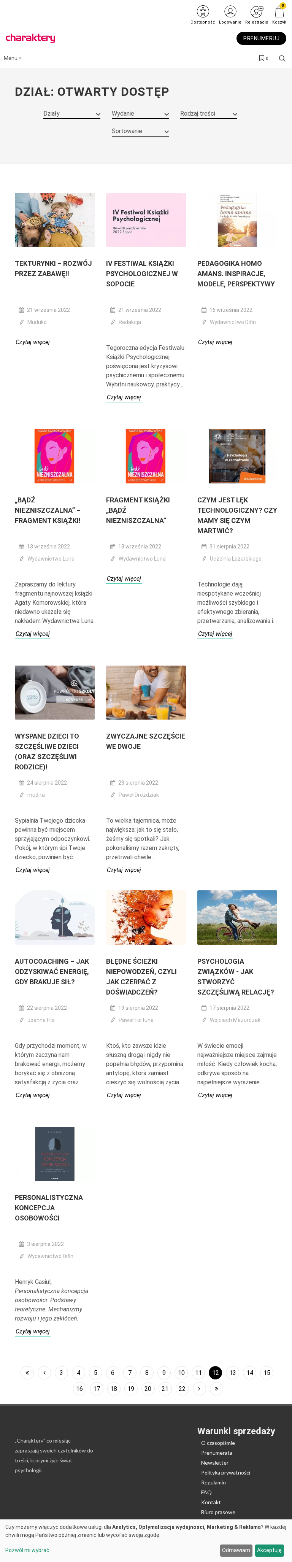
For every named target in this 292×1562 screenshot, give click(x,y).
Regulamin (213, 1482)
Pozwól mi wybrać (27, 1550)
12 (215, 1372)
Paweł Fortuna (136, 1020)
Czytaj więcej (33, 342)
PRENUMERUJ (261, 38)
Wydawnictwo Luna (51, 559)
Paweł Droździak (139, 795)
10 (181, 1372)
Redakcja (130, 322)
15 (266, 1372)
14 (249, 1372)
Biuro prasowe (218, 1512)
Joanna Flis (41, 1020)
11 (198, 1372)
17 (96, 1388)
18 (113, 1388)
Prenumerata (216, 1452)
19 (130, 1388)
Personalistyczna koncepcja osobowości (49, 1207)
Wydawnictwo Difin (233, 322)
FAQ (206, 1492)
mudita (36, 795)
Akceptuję (269, 1550)
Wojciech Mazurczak (235, 1020)
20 (147, 1388)
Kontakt (211, 1502)
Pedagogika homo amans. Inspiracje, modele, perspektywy (236, 273)
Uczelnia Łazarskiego (236, 559)
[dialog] (146, 1540)
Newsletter (215, 1462)
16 (79, 1388)
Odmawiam (236, 1550)
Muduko (37, 322)
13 (232, 1372)
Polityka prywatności (225, 1472)
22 (182, 1388)
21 (165, 1388)
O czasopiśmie (218, 1443)
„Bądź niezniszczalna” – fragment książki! (48, 510)
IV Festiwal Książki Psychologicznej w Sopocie (142, 273)
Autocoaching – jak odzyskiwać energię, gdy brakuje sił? (52, 971)
